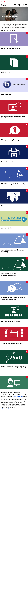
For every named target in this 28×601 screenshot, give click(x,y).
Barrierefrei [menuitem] (19, 6)
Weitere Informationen (6, 408)
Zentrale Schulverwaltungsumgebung (13, 367)
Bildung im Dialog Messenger (11, 140)
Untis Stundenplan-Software (10, 321)
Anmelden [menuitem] (15, 6)
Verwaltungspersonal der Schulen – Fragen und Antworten (13, 298)
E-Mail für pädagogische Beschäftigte (13, 184)
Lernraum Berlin (6, 228)
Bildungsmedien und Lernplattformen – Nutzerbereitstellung (14, 117)
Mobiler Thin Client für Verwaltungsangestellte (8, 274)
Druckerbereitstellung (8, 162)
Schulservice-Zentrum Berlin (10, 392)
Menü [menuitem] (26, 6)
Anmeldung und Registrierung (11, 48)
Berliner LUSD (5, 72)
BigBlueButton (6, 94)
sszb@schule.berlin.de (18, 396)
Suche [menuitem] (23, 6)
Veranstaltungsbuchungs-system (12, 343)
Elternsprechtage (6, 206)
